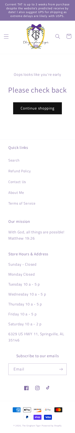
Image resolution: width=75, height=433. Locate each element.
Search (13, 160)
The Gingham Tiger (31, 425)
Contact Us (17, 182)
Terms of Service (22, 203)
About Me (16, 192)
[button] (6, 36)
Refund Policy (19, 171)
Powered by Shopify (52, 425)
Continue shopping (37, 108)
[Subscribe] (60, 369)
